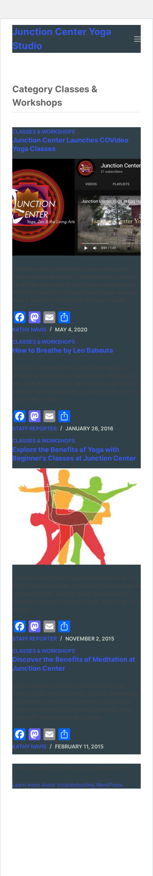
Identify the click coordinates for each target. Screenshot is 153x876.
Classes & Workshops (43, 131)
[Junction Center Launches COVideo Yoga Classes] (76, 207)
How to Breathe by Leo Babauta (62, 350)
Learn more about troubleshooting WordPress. (68, 785)
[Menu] (137, 39)
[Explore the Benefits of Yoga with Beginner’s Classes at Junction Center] (76, 516)
